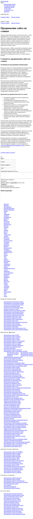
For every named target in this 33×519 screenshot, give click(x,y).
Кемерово (6, 245)
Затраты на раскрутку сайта (11, 309)
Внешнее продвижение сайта (12, 504)
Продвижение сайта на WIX (11, 465)
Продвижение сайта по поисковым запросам (16, 395)
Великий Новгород (9, 210)
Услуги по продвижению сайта (12, 358)
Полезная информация (10, 486)
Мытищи (6, 218)
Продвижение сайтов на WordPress (13, 452)
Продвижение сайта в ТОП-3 (12, 339)
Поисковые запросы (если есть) (9, 171)
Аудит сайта (7, 8)
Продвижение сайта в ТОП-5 (12, 338)
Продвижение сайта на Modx (12, 457)
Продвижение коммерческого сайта (13, 509)
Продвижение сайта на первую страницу (15, 427)
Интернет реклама (9, 418)
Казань (6, 278)
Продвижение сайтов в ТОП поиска (14, 371)
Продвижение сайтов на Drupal (12, 456)
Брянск (6, 267)
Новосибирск (7, 292)
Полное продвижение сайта (11, 412)
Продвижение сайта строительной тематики (16, 329)
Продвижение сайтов (10, 4)
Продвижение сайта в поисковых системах (15, 351)
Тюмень (6, 230)
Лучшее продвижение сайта (11, 373)
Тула (5, 294)
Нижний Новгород (9, 208)
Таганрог (6, 243)
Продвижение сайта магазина (12, 389)
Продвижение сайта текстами (12, 390)
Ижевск (6, 262)
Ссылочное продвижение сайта (12, 415)
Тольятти (6, 215)
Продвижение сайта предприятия (13, 512)
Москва (6, 280)
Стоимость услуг (8, 10)
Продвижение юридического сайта (13, 433)
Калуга (6, 232)
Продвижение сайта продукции (12, 511)
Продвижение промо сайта (11, 507)
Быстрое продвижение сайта (11, 405)
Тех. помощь (7, 485)
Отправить (3, 184)
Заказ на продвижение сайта (11, 407)
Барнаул (6, 259)
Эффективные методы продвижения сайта (15, 430)
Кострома (6, 237)
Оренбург (6, 287)
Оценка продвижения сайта (11, 421)
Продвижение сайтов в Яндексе (12, 478)
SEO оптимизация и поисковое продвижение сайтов (18, 364)
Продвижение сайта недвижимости (13, 313)
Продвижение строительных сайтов (14, 312)
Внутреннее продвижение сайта (12, 417)
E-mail (3, 161)
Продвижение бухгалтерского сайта (13, 431)
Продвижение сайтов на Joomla (12, 453)
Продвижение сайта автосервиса (13, 325)
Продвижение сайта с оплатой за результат (15, 443)
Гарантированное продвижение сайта (14, 363)
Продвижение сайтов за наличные (13, 508)
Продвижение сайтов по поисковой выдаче (16, 420)
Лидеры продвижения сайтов (12, 306)
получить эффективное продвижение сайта (12, 145)
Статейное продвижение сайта (12, 346)
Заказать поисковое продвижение (13, 440)
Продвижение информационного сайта (14, 393)
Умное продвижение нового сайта (13, 496)
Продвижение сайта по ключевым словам (15, 366)
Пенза (5, 233)
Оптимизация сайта (9, 5)
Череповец (7, 271)
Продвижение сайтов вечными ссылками (15, 423)
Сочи (5, 258)
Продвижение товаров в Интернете (13, 345)
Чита (5, 256)
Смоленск (6, 286)
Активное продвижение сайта (12, 404)
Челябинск (7, 277)
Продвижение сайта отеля (11, 320)
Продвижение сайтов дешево (12, 367)
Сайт (2, 168)
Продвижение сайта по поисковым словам (15, 439)
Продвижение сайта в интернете (13, 385)
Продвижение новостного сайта (12, 316)
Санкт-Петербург (8, 272)
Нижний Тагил (8, 252)
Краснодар (7, 274)
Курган (6, 255)
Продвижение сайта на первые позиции (15, 426)
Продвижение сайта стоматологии (13, 319)
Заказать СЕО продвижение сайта (13, 468)
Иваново (6, 205)
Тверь (5, 290)
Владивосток (7, 217)
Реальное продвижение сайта (12, 414)
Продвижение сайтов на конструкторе (14, 466)
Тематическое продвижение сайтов (13, 469)
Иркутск (6, 226)
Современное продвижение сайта (13, 398)
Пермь (5, 211)
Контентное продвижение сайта (12, 446)
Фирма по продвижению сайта (12, 428)
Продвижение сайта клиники (12, 323)
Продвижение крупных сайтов (12, 471)
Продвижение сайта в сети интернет (14, 460)
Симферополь (7, 251)
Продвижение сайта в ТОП (11, 335)
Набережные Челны (9, 268)
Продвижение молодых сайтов (12, 499)
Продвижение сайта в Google (12, 479)
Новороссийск (8, 248)
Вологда (6, 246)
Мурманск (7, 242)
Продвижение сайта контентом (12, 374)
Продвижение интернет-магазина (13, 493)
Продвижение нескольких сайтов (13, 392)
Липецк (6, 289)
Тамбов (6, 236)
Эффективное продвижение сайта (13, 357)
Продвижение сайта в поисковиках (13, 360)
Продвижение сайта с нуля (11, 396)
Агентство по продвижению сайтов (13, 304)
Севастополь (7, 234)
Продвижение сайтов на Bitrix (12, 454)
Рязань (5, 220)
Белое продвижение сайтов (11, 502)
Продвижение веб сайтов (11, 361)
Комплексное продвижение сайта (13, 376)
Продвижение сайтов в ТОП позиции (14, 341)
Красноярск (7, 261)
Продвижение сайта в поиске (12, 488)
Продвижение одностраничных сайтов (14, 514)
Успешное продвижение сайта (12, 383)
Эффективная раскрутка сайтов (12, 402)
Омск (5, 229)
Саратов (6, 227)
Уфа (5, 212)
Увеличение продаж (9, 437)
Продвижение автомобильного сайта (14, 315)
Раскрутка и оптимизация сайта (12, 370)
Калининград (7, 224)
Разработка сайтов (9, 7)
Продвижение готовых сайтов (12, 411)
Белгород (6, 204)
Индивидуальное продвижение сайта (14, 399)
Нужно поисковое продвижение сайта (14, 377)
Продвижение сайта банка (11, 326)
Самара (6, 284)
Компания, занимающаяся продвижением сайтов (17, 408)
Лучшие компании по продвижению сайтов (16, 424)
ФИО (3, 158)
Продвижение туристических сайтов (14, 303)
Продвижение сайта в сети (11, 386)
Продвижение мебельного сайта (12, 318)
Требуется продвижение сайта (12, 401)
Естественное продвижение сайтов (13, 463)
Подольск (6, 249)
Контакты (6, 11)
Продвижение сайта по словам (12, 344)
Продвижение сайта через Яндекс (13, 445)
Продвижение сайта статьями (12, 379)
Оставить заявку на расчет (8, 152)
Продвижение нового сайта (11, 382)
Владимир (6, 221)
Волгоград (7, 223)
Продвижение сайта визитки (12, 498)
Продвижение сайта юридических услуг (15, 328)
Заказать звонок (15, 17)
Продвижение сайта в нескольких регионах (16, 482)
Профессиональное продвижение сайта (14, 310)
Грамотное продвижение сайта (12, 501)
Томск (5, 253)
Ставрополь (7, 264)
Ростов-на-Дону (8, 240)
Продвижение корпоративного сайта (14, 495)
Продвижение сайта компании (12, 368)
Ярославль (7, 281)
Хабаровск (7, 214)
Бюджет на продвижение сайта (12, 462)
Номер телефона (6, 165)
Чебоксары (7, 265)
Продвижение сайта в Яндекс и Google (14, 436)
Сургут (6, 270)
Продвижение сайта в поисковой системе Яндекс (17, 387)
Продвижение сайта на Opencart (12, 472)
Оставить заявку (5, 17)
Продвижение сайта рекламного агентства (15, 322)
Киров (5, 283)
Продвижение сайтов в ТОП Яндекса (14, 481)
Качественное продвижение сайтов (13, 307)
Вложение (3, 181)
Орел (5, 293)
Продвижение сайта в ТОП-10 (12, 336)
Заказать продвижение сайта (11, 459)
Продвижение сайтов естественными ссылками (17, 442)
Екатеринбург (7, 207)
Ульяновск (7, 239)
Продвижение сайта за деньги (12, 434)
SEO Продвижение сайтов (11, 483)
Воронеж (6, 275)
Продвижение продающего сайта (13, 409)
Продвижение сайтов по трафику (13, 342)
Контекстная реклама (9, 348)
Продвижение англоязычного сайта (13, 505)
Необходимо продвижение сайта (13, 380)
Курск (5, 296)
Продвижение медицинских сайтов (13, 301)
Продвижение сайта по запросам (13, 349)
